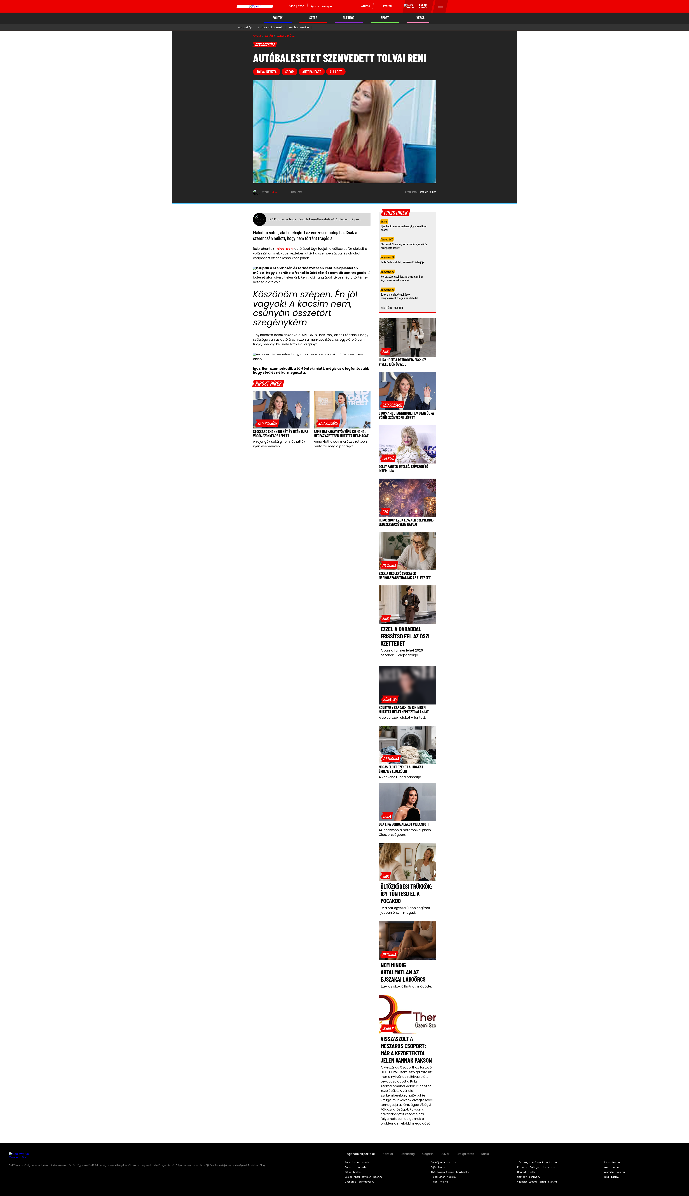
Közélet (388, 1154)
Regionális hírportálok (360, 1154)
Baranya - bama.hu (356, 1167)
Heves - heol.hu (439, 1181)
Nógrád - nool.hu (526, 1172)
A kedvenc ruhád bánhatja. (400, 777)
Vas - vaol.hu (611, 1167)
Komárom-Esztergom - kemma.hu (536, 1167)
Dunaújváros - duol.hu (443, 1162)
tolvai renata (267, 71)
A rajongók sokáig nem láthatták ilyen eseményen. (279, 443)
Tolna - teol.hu (612, 1162)
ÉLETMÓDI (349, 18)
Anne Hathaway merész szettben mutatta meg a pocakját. (340, 443)
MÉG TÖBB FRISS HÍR (392, 308)
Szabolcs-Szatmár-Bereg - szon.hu (537, 1181)
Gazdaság (407, 1154)
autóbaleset (311, 71)
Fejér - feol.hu (438, 1167)
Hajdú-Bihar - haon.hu (443, 1177)
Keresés (388, 6)
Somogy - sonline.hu (528, 1177)
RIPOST (257, 36)
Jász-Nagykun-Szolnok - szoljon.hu (537, 1162)
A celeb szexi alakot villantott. (402, 717)
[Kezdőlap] (254, 6)
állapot (336, 71)
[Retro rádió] (407, 7)
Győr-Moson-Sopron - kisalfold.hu (450, 1172)
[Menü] (440, 6)
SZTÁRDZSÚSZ (285, 36)
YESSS (420, 18)
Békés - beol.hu (353, 1172)
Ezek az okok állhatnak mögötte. (406, 986)
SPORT (385, 18)
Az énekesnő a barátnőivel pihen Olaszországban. (405, 832)
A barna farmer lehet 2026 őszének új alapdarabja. (402, 652)
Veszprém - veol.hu (614, 1172)
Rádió (485, 1154)
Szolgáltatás (465, 1154)
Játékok (365, 6)
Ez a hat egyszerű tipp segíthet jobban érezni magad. (405, 910)
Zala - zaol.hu (611, 1177)
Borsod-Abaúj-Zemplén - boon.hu (364, 1177)
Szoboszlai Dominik (270, 27)
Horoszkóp (245, 27)
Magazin (427, 1154)
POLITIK (278, 18)
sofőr (289, 71)
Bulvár (445, 1154)
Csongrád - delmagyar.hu (359, 1181)
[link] (267, 423)
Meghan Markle (299, 27)
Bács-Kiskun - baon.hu (357, 1162)
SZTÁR (313, 18)
